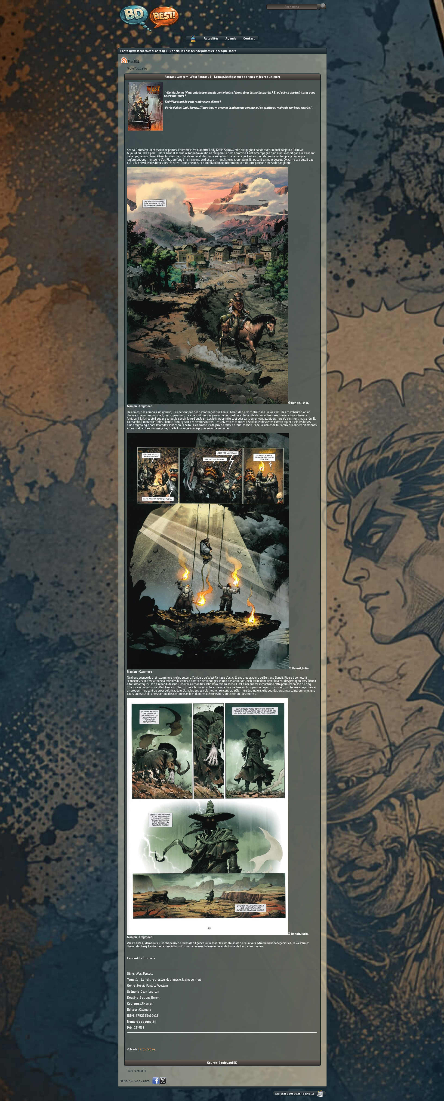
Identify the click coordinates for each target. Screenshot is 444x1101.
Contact (249, 38)
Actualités (211, 38)
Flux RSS (133, 61)
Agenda (230, 38)
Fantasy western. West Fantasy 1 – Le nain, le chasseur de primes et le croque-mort (222, 77)
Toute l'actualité (137, 68)
